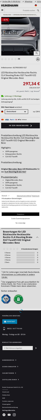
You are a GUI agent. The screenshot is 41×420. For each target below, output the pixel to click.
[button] (6, 195)
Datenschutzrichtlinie (24, 196)
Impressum (35, 196)
